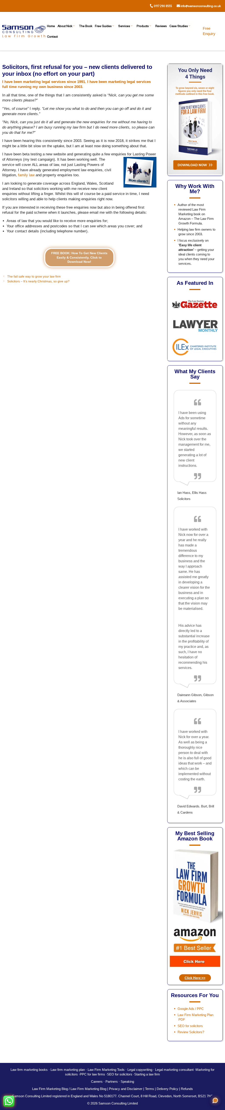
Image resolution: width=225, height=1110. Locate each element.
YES (100, 563)
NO (134, 563)
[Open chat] (215, 1100)
